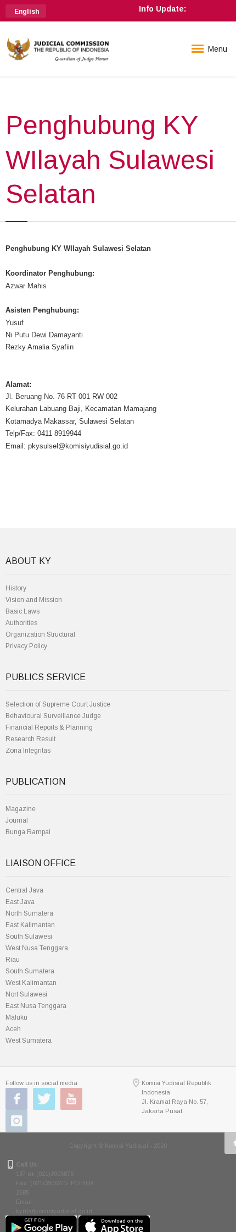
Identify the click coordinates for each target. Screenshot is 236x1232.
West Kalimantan (31, 983)
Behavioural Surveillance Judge (53, 716)
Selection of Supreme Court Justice (57, 704)
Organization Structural (40, 634)
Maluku (16, 1017)
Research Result (30, 739)
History (15, 588)
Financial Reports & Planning (49, 727)
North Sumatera (29, 913)
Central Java (24, 890)
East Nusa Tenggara (35, 1006)
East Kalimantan (30, 925)
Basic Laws (22, 611)
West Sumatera (28, 1040)
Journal (16, 820)
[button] (25, 11)
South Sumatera (29, 971)
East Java (20, 902)
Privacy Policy (26, 646)
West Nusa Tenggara (36, 948)
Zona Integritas (27, 750)
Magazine (20, 809)
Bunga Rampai (27, 832)
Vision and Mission (33, 600)
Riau (12, 959)
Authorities (21, 623)
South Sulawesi (28, 936)
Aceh (13, 1029)
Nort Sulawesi (26, 994)
